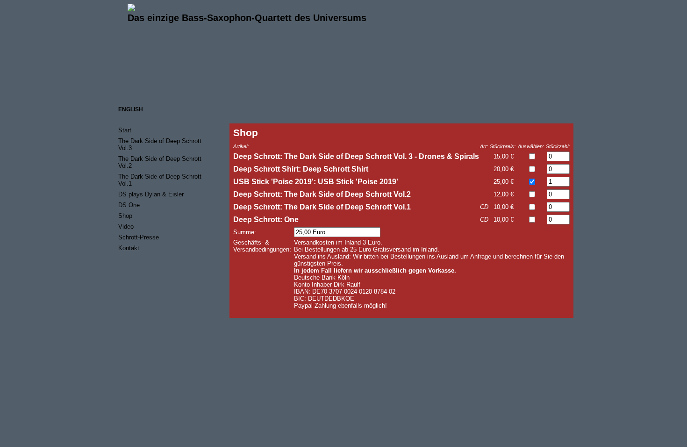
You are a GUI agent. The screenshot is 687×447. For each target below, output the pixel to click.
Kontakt (128, 248)
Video (126, 226)
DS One (129, 205)
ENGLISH (130, 109)
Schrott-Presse (138, 237)
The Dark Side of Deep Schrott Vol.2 (159, 162)
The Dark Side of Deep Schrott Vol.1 (159, 180)
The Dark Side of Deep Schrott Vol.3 (159, 144)
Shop (125, 215)
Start (124, 130)
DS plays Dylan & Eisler (151, 194)
